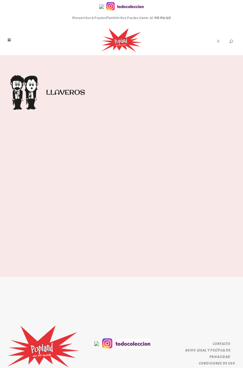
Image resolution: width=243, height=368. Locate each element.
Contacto (222, 344)
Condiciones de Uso (217, 363)
